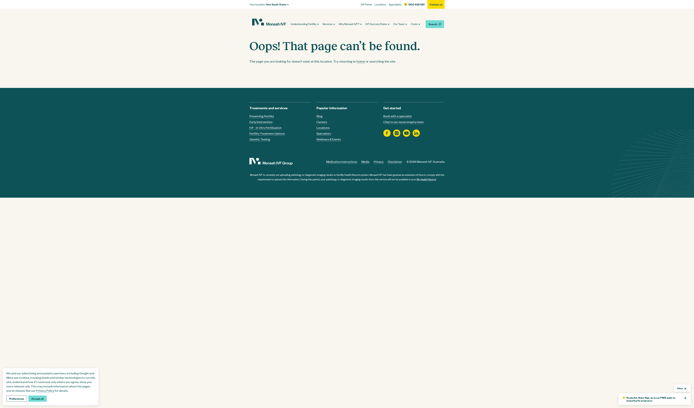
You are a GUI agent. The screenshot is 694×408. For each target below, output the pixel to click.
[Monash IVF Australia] (269, 22)
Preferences (16, 398)
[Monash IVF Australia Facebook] (387, 133)
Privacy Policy (45, 390)
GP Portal (366, 4)
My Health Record (426, 179)
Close (680, 388)
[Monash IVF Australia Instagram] (396, 133)
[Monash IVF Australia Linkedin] (416, 133)
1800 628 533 (416, 4)
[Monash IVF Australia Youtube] (406, 133)
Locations (380, 4)
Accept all (37, 398)
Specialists (395, 4)
